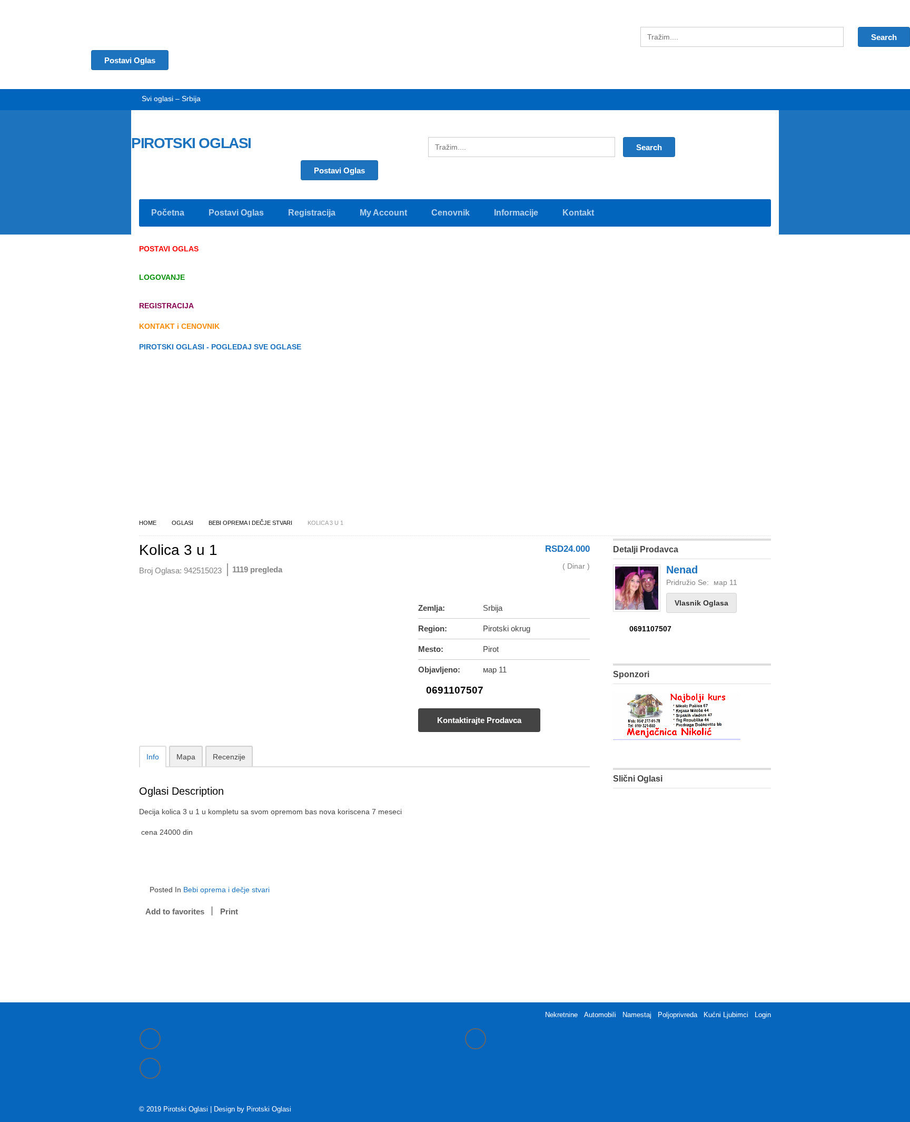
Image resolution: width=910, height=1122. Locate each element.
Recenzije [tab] (229, 757)
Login (763, 1015)
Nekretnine (561, 1015)
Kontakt (578, 212)
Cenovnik (450, 212)
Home (147, 523)
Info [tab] (152, 757)
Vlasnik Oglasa (701, 603)
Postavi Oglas (339, 170)
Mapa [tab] (185, 757)
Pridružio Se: (687, 582)
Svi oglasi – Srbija (171, 98)
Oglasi (182, 523)
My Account (383, 212)
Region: (432, 628)
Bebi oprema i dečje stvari (250, 523)
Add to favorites (174, 911)
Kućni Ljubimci (726, 1015)
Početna (167, 212)
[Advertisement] (455, 438)
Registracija (311, 212)
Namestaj (636, 1015)
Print (229, 911)
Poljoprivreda (677, 1015)
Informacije (516, 212)
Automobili (600, 1015)
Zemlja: (431, 607)
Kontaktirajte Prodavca (479, 720)
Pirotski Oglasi (268, 1109)
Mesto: (430, 649)
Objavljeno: (439, 669)
